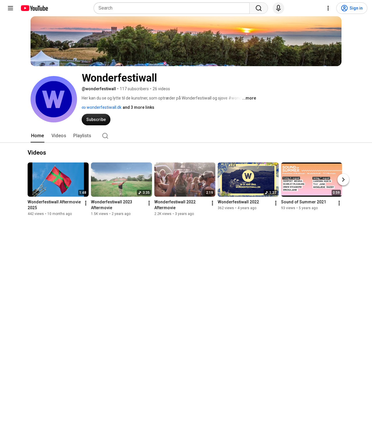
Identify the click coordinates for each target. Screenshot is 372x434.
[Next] (343, 180)
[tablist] (186, 136)
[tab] (37, 136)
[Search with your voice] (278, 8)
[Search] (258, 8)
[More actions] (86, 203)
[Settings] (328, 8)
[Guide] (10, 8)
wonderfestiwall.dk (103, 107)
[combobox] (173, 8)
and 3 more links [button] (138, 107)
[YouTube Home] (34, 8)
